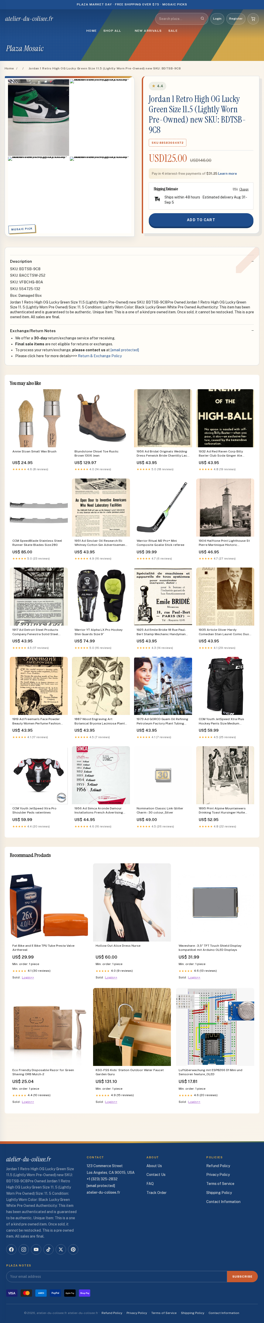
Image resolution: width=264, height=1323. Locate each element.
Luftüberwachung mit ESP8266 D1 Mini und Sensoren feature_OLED (210, 1072)
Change (244, 189)
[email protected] (125, 350)
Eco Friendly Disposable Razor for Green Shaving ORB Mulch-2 (43, 1072)
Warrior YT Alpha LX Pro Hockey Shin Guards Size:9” (98, 632)
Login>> (28, 977)
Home (91, 31)
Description (21, 261)
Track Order (156, 1193)
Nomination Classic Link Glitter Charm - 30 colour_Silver (160, 810)
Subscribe (242, 1276)
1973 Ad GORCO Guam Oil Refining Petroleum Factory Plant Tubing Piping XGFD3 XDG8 (162, 721)
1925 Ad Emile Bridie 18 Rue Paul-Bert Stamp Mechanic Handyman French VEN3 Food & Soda (161, 632)
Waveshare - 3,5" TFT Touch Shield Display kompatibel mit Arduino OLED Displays (210, 948)
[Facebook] (11, 1249)
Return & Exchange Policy (100, 356)
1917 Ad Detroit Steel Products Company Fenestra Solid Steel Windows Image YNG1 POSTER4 (35, 632)
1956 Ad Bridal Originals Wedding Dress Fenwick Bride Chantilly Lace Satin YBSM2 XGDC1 (163, 454)
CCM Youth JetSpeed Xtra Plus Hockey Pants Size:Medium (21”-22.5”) (221, 721)
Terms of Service (220, 1184)
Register (236, 18)
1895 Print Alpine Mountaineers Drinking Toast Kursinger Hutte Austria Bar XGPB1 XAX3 (222, 811)
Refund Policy (218, 1166)
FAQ (150, 1184)
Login (217, 18)
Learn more (227, 174)
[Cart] (253, 19)
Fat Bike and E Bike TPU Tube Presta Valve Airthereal (43, 948)
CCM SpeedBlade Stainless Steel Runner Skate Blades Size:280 (37, 543)
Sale (173, 31)
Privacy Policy (218, 1175)
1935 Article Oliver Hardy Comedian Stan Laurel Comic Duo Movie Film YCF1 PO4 (224, 632)
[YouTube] (36, 1249)
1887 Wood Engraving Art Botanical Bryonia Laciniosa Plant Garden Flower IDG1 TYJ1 (100, 721)
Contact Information (223, 1202)
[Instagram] (24, 1249)
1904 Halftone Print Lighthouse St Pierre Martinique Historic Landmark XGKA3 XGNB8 (224, 543)
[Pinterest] (73, 1249)
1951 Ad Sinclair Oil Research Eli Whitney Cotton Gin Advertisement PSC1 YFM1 (100, 543)
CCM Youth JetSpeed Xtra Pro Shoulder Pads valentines (34, 810)
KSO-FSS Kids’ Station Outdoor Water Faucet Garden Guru (130, 1072)
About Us (154, 1166)
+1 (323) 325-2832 (102, 1179)
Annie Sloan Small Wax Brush (34, 451)
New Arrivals (148, 31)
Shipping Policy (219, 1193)
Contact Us (156, 1175)
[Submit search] (202, 19)
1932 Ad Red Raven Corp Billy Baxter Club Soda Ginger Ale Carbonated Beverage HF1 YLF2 (222, 454)
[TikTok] (48, 1249)
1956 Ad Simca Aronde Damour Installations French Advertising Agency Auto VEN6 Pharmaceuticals (99, 811)
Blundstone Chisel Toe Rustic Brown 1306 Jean (97, 453)
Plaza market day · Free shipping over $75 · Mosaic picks (132, 4)
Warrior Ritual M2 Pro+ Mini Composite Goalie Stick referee (160, 543)
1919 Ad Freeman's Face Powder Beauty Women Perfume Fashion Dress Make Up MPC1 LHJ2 (36, 721)
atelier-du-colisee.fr (29, 19)
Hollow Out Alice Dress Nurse (118, 945)
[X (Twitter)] (61, 1249)
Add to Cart (201, 220)
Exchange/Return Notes (33, 331)
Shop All (112, 31)
